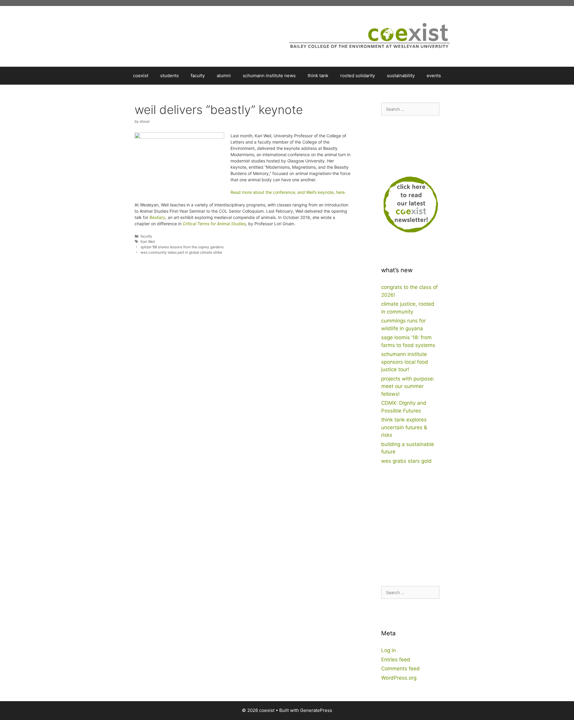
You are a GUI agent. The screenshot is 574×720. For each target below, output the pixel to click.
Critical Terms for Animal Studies (214, 223)
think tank (318, 75)
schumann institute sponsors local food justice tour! (404, 361)
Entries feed (395, 660)
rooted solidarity (357, 75)
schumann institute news (269, 75)
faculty (198, 75)
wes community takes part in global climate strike (181, 252)
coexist (140, 75)
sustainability (401, 75)
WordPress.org (398, 678)
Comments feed (400, 669)
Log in (388, 650)
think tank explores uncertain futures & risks (404, 427)
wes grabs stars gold (406, 461)
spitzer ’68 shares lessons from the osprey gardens (182, 247)
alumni (224, 75)
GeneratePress (316, 710)
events (434, 75)
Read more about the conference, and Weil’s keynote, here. (288, 192)
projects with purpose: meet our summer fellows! (407, 386)
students (169, 75)
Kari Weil (148, 241)
